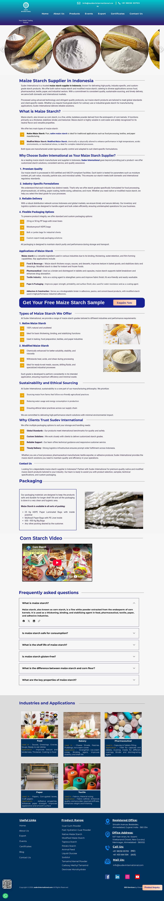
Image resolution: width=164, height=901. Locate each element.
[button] (74, 14)
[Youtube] (137, 877)
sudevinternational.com (43, 887)
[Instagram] (127, 877)
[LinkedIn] (117, 877)
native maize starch (58, 133)
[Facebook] (107, 877)
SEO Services (129, 887)
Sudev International (90, 160)
